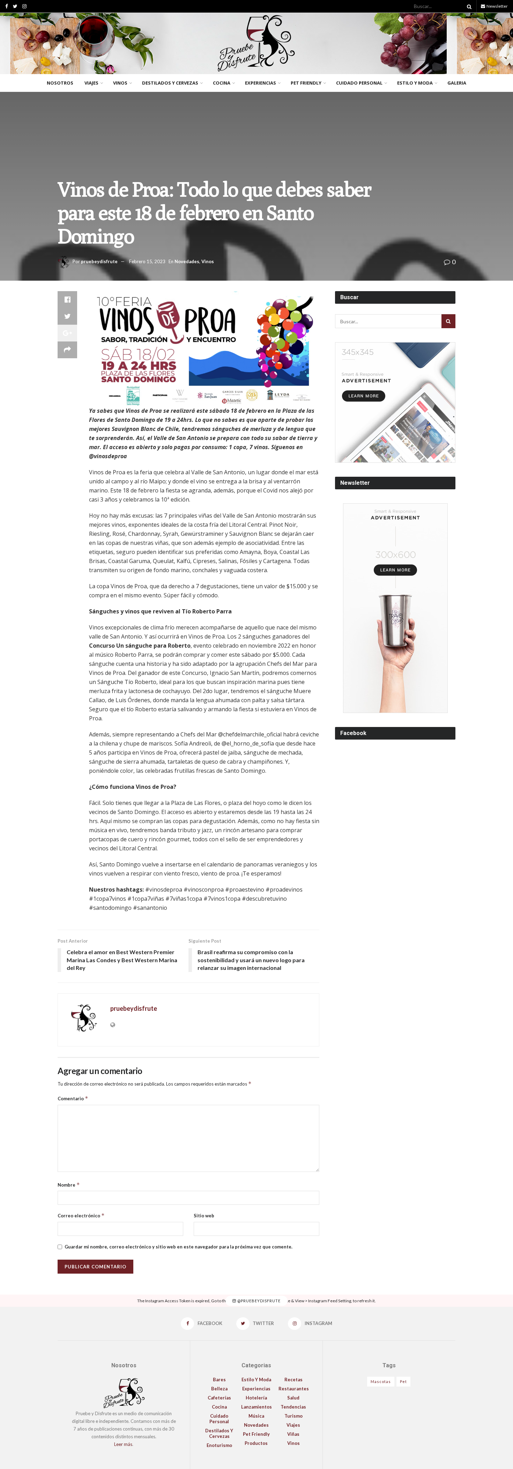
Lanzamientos (256, 1407)
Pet (403, 1381)
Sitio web (204, 1215)
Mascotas (381, 1381)
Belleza (219, 1388)
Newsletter (497, 6)
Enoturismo (219, 1445)
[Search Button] (468, 6)
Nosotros (60, 83)
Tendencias (293, 1407)
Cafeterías (219, 1397)
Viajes (91, 83)
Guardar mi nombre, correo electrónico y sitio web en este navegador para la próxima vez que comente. (178, 1247)
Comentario (73, 1098)
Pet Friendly (306, 83)
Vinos (120, 83)
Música (256, 1416)
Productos (256, 1443)
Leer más (123, 1444)
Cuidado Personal (359, 83)
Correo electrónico (81, 1215)
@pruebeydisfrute (258, 1300)
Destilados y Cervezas (170, 83)
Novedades (186, 261)
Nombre (69, 1184)
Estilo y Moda (415, 83)
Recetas (293, 1379)
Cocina (221, 83)
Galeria (456, 83)
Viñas (293, 1434)
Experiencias (260, 83)
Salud (293, 1397)
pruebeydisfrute (99, 261)
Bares (219, 1379)
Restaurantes (293, 1388)
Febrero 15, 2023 (147, 261)
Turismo (293, 1416)
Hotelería (256, 1397)
